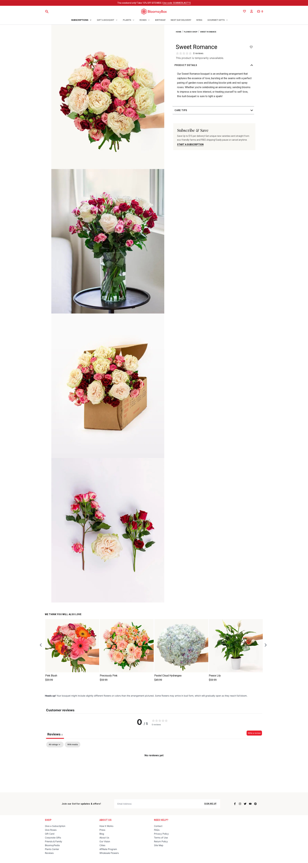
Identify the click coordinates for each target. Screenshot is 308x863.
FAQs (156, 829)
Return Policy (161, 841)
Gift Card (49, 833)
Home (178, 32)
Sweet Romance (208, 32)
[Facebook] (235, 803)
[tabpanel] (154, 766)
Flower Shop (191, 32)
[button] (214, 65)
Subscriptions (79, 20)
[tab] (81, 20)
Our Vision (104, 841)
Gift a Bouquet (105, 20)
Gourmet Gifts (216, 20)
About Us (105, 820)
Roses (143, 20)
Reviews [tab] (55, 734)
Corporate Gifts (53, 837)
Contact (158, 826)
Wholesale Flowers (109, 853)
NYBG (199, 20)
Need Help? (161, 820)
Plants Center (52, 849)
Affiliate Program (108, 849)
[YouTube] (250, 803)
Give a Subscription (55, 826)
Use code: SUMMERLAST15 (177, 3)
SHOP (48, 820)
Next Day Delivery (181, 20)
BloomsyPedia (52, 845)
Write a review (254, 733)
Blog (101, 833)
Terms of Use (161, 837)
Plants (127, 20)
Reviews (49, 853)
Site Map (158, 845)
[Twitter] (245, 803)
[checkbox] (72, 744)
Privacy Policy (161, 833)
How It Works (106, 826)
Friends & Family (53, 841)
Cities (102, 845)
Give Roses (50, 829)
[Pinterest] (255, 803)
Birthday (160, 20)
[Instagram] (240, 803)
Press (102, 829)
